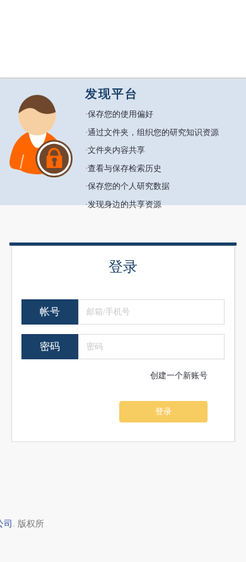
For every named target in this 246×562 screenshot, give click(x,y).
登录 (163, 411)
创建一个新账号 (179, 375)
